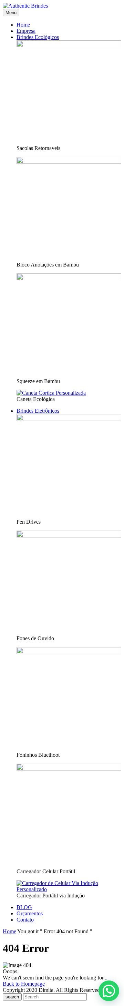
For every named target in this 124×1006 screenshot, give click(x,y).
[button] (109, 990)
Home (9, 931)
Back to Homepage (24, 984)
